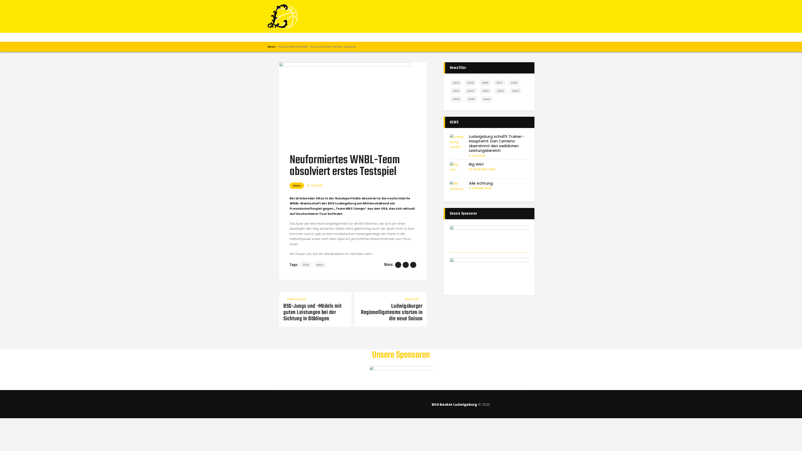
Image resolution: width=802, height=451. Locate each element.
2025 (471, 99)
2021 (486, 91)
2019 (456, 91)
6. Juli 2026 (477, 156)
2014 (456, 83)
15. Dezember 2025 (482, 169)
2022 (500, 91)
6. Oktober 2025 (480, 188)
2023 (515, 91)
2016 (306, 265)
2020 (470, 91)
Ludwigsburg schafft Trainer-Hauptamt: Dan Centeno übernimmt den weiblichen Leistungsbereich (496, 143)
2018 (514, 83)
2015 (470, 83)
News (297, 185)
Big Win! (476, 164)
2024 (456, 99)
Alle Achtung (481, 183)
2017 (499, 83)
